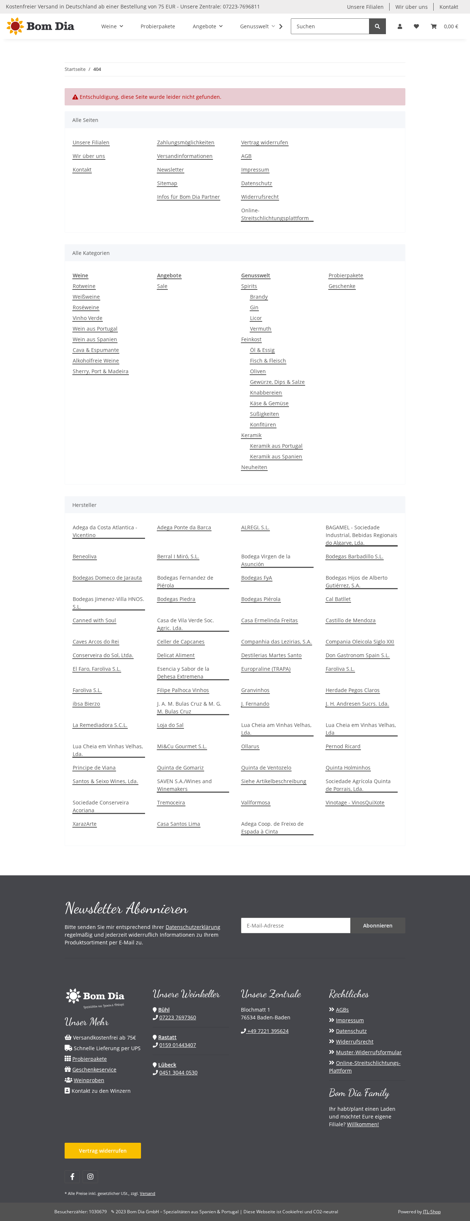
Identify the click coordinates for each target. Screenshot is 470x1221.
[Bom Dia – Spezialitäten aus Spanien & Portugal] (40, 26)
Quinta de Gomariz (180, 767)
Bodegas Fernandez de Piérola (185, 581)
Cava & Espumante (96, 349)
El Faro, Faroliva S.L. (97, 668)
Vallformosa (255, 802)
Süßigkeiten (264, 413)
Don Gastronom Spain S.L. (358, 655)
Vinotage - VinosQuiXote (355, 802)
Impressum (255, 169)
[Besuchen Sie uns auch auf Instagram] (90, 1176)
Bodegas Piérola (261, 598)
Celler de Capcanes (181, 641)
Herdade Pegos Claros (353, 690)
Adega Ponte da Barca (184, 527)
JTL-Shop (432, 1212)
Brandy (259, 296)
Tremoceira (171, 802)
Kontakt (449, 6)
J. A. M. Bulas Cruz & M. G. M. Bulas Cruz (189, 707)
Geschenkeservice (94, 1069)
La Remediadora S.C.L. (100, 724)
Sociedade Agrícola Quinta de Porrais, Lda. (358, 785)
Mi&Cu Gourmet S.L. (182, 746)
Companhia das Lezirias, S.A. (276, 641)
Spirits (249, 285)
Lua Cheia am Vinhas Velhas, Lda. (276, 728)
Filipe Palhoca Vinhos (183, 690)
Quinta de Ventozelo (266, 767)
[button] (400, 26)
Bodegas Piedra (176, 598)
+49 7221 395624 (267, 1030)
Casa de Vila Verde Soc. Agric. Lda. (185, 624)
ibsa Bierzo (86, 703)
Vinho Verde (87, 317)
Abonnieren (378, 925)
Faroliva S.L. (340, 668)
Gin (254, 307)
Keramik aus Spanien (276, 456)
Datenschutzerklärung (193, 926)
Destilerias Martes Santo (271, 655)
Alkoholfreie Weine (96, 360)
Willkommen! (363, 1124)
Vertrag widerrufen (264, 142)
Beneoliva (85, 556)
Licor (256, 317)
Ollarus (250, 746)
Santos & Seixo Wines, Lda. (105, 781)
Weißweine (86, 296)
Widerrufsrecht (260, 196)
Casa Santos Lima (178, 823)
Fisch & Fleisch (268, 360)
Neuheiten (254, 467)
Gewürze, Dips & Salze (277, 381)
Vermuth (260, 328)
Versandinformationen (185, 155)
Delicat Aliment (176, 655)
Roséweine (86, 307)
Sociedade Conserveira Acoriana (101, 806)
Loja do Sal (170, 724)
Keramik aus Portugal (276, 445)
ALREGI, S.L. (255, 527)
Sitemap (167, 183)
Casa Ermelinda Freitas (269, 620)
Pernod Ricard (343, 746)
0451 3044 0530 (178, 1072)
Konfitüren (263, 424)
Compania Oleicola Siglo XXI (360, 641)
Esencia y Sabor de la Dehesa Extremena (183, 672)
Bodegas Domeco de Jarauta (107, 577)
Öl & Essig (262, 349)
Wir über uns (411, 6)
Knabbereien (266, 392)
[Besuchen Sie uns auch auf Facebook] (72, 1176)
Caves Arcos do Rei (96, 641)
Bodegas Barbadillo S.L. (354, 556)
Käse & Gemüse (269, 403)
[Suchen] (377, 26)
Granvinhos (255, 690)
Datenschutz (256, 183)
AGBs (342, 1009)
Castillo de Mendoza (351, 620)
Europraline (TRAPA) (265, 668)
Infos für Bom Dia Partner (188, 196)
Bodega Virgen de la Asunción (265, 560)
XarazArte (85, 823)
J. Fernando (255, 703)
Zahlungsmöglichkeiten (185, 142)
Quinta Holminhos (348, 767)
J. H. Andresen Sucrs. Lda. (357, 703)
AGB (246, 155)
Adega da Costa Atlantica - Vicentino (105, 531)
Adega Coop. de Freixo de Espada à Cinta (272, 827)
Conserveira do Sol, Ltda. (103, 655)
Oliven (258, 371)
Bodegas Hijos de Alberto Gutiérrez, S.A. (356, 581)
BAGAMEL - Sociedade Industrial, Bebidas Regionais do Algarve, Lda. (361, 535)
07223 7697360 (177, 1017)
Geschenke (342, 285)
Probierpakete (346, 275)
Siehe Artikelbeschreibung (273, 781)
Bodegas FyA (256, 577)
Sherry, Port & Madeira (101, 371)
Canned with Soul (94, 620)
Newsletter (170, 169)
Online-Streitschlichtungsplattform (275, 214)
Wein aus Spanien (95, 339)
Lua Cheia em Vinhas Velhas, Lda (361, 728)
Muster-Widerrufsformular (369, 1052)
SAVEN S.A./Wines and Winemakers (184, 785)
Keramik (251, 435)
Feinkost (251, 339)
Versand (147, 1193)
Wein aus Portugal (95, 328)
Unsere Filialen (365, 6)
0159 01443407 (177, 1044)
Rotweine (84, 285)
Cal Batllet (338, 598)
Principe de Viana (94, 767)
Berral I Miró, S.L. (178, 556)
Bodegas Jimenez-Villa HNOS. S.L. (108, 602)
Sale (162, 285)
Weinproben (89, 1080)
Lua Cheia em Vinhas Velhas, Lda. (108, 750)
